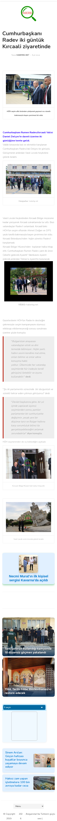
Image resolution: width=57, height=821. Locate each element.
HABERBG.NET (22, 55)
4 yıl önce (36, 55)
